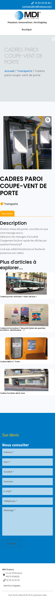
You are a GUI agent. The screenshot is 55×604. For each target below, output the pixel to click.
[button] (47, 120)
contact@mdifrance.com (37, 6)
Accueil (9, 71)
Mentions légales (12, 585)
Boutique (27, 29)
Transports (24, 71)
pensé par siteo (40, 594)
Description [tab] (7, 213)
